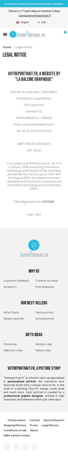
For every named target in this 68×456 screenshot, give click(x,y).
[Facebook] (16, 446)
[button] (5, 34)
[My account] (57, 34)
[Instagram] (7, 446)
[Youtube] (34, 446)
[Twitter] (25, 446)
